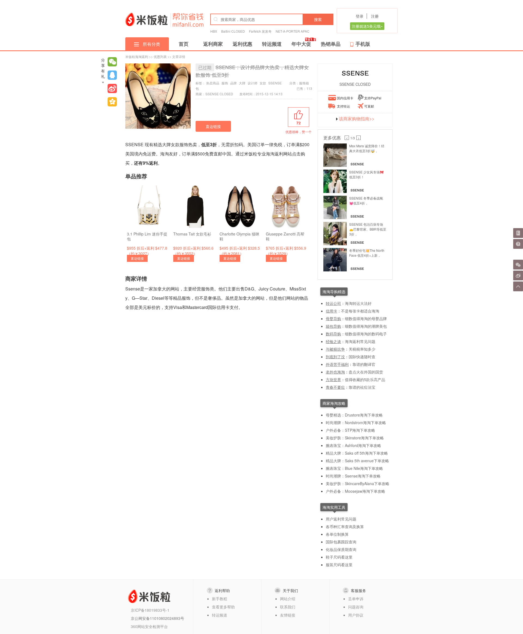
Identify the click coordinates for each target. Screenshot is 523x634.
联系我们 (287, 607)
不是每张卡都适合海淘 (360, 311)
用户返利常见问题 (341, 519)
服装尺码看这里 (339, 564)
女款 (263, 83)
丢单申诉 (355, 598)
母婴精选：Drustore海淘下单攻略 (354, 415)
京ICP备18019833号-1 (150, 610)
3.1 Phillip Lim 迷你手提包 (147, 236)
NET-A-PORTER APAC (292, 31)
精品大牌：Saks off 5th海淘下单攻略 (357, 453)
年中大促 (301, 43)
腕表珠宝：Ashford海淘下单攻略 (353, 445)
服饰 (224, 83)
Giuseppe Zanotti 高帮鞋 (285, 236)
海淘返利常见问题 (360, 341)
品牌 (233, 83)
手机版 (362, 43)
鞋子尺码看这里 (339, 557)
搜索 (318, 19)
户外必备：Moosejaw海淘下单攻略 (355, 491)
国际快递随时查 (362, 356)
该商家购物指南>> (356, 118)
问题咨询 (355, 607)
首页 (183, 43)
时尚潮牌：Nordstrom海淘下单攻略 (356, 422)
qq (112, 75)
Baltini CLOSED (233, 31)
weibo (112, 88)
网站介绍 (287, 598)
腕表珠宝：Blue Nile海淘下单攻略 (354, 468)
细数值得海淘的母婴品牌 (366, 318)
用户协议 (355, 615)
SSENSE (275, 83)
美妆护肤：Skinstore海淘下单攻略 (355, 437)
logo (146, 19)
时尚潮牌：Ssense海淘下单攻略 (353, 476)
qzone (112, 101)
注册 (375, 16)
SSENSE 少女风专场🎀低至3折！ (366, 174)
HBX (213, 31)
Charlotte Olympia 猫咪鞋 (239, 236)
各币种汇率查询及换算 (345, 526)
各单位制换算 (337, 534)
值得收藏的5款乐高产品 (365, 379)
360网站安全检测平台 (149, 626)
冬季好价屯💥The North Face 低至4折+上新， (366, 253)
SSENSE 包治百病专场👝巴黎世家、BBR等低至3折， (367, 229)
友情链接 (287, 615)
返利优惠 (242, 43)
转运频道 (272, 43)
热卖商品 (212, 83)
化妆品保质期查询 (341, 549)
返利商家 (213, 43)
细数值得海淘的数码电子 (366, 333)
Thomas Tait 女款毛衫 (192, 234)
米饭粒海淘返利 (136, 56)
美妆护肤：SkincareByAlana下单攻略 (357, 483)
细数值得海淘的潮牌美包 (366, 326)
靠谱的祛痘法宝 (362, 387)
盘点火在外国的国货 (366, 372)
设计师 (252, 83)
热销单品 (330, 43)
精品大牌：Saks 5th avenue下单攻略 (357, 460)
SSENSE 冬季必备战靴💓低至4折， (366, 200)
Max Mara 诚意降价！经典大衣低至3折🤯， (366, 148)
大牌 (242, 83)
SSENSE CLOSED (355, 84)
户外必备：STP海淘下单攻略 (350, 430)
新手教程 (219, 598)
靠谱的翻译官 (363, 364)
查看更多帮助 (223, 607)
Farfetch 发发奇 (260, 31)
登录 (359, 16)
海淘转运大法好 (358, 303)
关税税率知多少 (362, 349)
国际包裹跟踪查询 (341, 541)
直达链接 (213, 126)
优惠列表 (160, 56)
